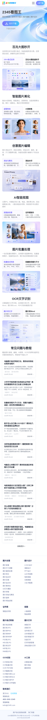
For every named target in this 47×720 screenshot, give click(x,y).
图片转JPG (7, 628)
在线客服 (13, 693)
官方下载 (12, 23)
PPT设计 (27, 571)
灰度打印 (27, 640)
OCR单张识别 (8, 662)
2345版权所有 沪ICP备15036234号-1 (19, 715)
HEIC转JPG (7, 643)
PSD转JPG (7, 640)
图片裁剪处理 (7, 571)
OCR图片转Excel (9, 674)
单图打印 (7, 475)
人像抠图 (27, 611)
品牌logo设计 (8, 433)
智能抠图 (7, 454)
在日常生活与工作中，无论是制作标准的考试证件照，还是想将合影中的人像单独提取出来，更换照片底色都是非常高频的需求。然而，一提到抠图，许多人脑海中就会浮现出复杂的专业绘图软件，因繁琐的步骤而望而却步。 (18, 451)
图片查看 (6, 565)
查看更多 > (21, 546)
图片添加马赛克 (8, 595)
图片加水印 (7, 577)
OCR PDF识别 (8, 668)
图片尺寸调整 (7, 568)
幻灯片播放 (7, 589)
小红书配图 (28, 583)
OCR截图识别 (8, 671)
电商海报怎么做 (22, 496)
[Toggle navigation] (33, 3)
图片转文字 (7, 645)
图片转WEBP (7, 637)
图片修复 (27, 665)
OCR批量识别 (8, 665)
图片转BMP (7, 634)
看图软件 (7, 392)
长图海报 (27, 580)
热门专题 (31, 712)
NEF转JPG (6, 648)
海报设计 (14, 496)
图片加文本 (7, 583)
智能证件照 (7, 611)
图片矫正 (6, 574)
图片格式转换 (15, 371)
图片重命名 (7, 586)
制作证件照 (14, 392)
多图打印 (27, 628)
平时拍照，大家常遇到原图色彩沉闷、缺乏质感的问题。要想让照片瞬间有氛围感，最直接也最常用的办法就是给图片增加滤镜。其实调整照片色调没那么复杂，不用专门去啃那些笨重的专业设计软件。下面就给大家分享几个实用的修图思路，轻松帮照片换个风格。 (18, 513)
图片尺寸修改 (8, 413)
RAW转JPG (7, 651)
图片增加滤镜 (8, 516)
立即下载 (40, 3)
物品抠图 (27, 614)
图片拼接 (6, 592)
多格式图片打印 (30, 645)
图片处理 (7, 371)
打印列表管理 (29, 643)
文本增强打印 (29, 634)
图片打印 (14, 475)
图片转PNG (7, 631)
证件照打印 (28, 631)
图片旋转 (6, 598)
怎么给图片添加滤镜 (19, 516)
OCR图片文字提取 (9, 683)
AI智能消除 (28, 662)
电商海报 (7, 496)
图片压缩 (6, 580)
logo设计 (16, 433)
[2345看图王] (9, 3)
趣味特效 (27, 668)
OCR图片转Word (9, 677)
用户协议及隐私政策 (19, 712)
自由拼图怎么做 (9, 537)
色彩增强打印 (29, 637)
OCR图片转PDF (8, 680)
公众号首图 (28, 574)
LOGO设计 (28, 565)
